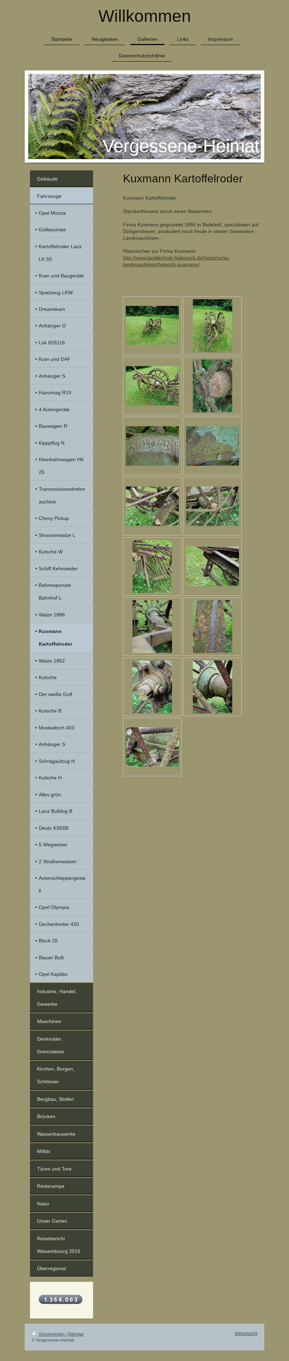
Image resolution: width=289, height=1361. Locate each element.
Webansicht (246, 1333)
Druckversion (52, 1334)
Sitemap (76, 1334)
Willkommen (144, 16)
